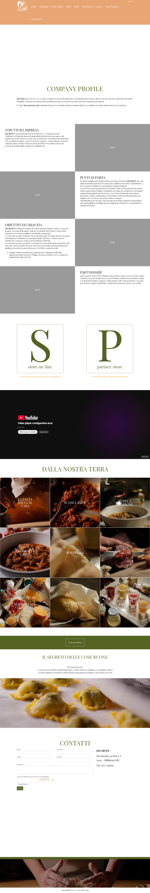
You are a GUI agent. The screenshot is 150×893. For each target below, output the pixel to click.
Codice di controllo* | (33, 776)
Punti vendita (112, 6)
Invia (20, 788)
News (76, 6)
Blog (68, 6)
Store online (57, 6)
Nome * (19, 749)
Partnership (91, 272)
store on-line (40, 366)
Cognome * (60, 749)
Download (86, 6)
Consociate (36, 19)
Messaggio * (20, 764)
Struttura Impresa (22, 130)
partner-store (109, 366)
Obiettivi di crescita (23, 225)
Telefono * (60, 757)
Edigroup (43, 6)
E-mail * (19, 757)
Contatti (98, 6)
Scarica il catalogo (75, 642)
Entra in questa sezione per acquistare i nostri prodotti (40, 376)
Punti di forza (92, 177)
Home (33, 6)
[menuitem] (33, 6)
